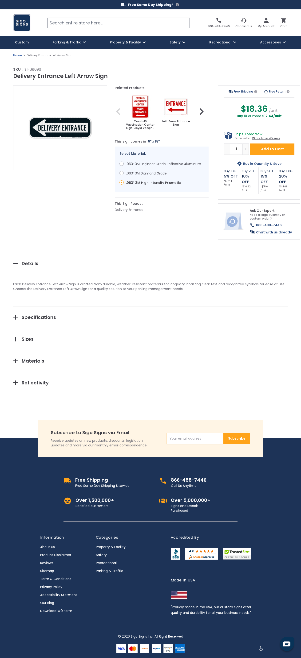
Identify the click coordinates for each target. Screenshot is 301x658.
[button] (60, 128)
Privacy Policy (51, 586)
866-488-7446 (269, 225)
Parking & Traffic (109, 571)
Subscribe (237, 438)
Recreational (106, 563)
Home (17, 55)
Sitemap (47, 571)
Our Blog (47, 602)
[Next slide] (201, 111)
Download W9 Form (56, 610)
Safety (101, 555)
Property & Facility (111, 547)
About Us (47, 547)
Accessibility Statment (58, 594)
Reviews (46, 563)
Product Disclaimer (55, 555)
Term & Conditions (55, 579)
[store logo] (22, 22)
